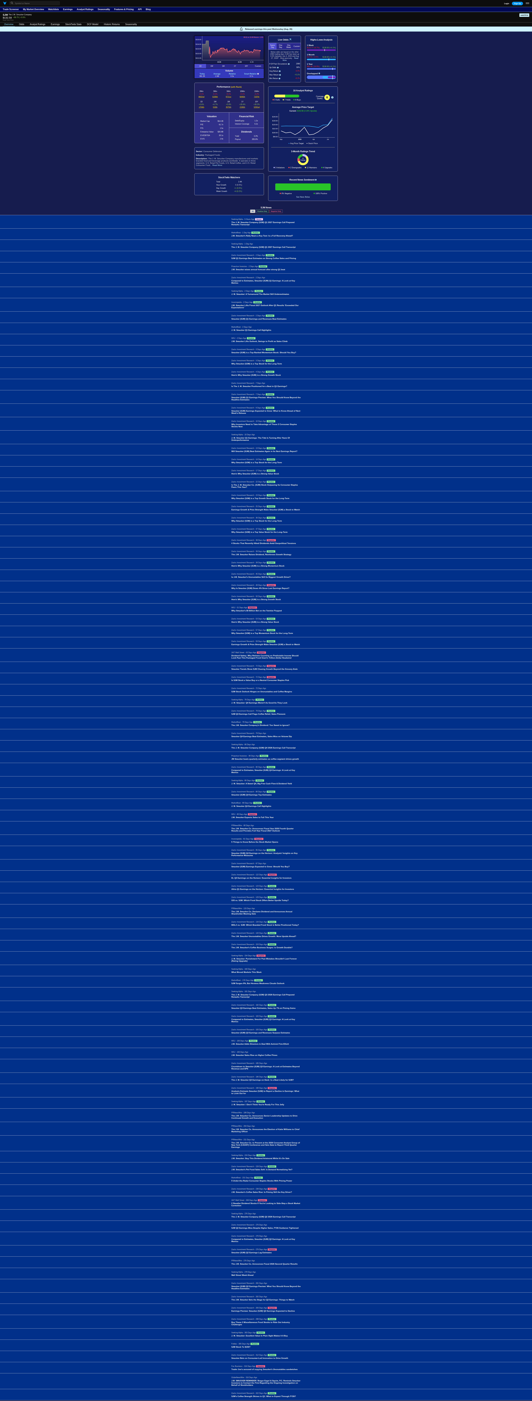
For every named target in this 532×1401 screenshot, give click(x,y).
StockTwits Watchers (229, 177)
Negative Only (276, 211)
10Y (246, 66)
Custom (258, 66)
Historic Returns (112, 24)
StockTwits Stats (73, 24)
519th (215, 107)
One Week (288, 46)
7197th (256, 97)
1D (200, 66)
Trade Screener (11, 9)
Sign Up (517, 3)
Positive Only (262, 211)
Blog (148, 9)
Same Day (272, 46)
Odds (21, 24)
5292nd (257, 107)
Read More (217, 165)
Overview (8, 24)
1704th (201, 107)
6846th (242, 97)
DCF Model (92, 24)
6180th (215, 97)
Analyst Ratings (85, 9)
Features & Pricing (124, 9)
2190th (242, 107)
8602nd (201, 97)
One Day (280, 46)
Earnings (68, 9)
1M (223, 66)
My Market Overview (33, 9)
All (253, 211)
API (140, 9)
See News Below (303, 197)
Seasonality (104, 9)
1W (211, 66)
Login (506, 3)
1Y (235, 66)
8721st (228, 97)
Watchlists (53, 9)
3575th (228, 107)
